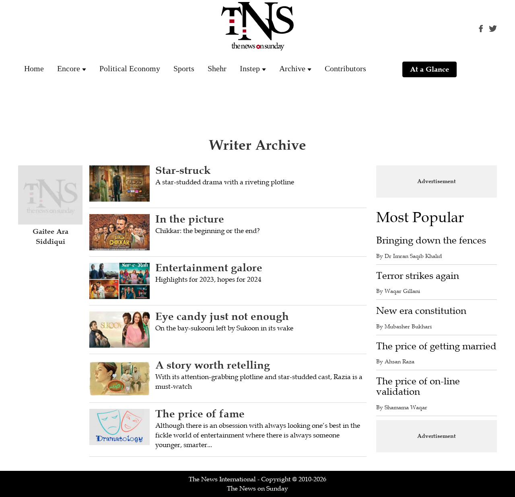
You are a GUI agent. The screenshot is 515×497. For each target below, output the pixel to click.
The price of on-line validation (418, 386)
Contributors (345, 68)
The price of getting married (436, 346)
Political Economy (129, 68)
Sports (183, 68)
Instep (250, 68)
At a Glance (429, 69)
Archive (292, 68)
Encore (68, 68)
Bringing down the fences (431, 240)
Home (34, 68)
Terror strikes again (417, 276)
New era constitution (421, 311)
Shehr (217, 68)
